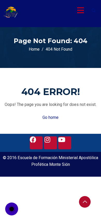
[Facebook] (36, 142)
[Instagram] (50, 142)
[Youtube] (64, 142)
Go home (50, 117)
